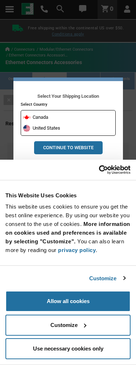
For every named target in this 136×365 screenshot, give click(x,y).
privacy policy (77, 250)
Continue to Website (68, 147)
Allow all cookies (68, 301)
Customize (103, 278)
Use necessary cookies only (68, 348)
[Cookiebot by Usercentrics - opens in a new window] (99, 170)
